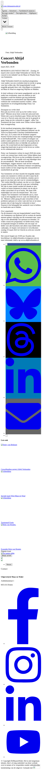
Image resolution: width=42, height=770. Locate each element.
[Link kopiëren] (6, 435)
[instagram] (23, 684)
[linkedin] (23, 725)
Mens (17, 67)
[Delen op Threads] (23, 357)
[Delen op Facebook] (6, 244)
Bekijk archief (6, 555)
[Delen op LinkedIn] (23, 397)
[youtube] (23, 757)
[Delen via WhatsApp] (23, 285)
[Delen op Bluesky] (23, 321)
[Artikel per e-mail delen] (23, 433)
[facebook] (23, 644)
